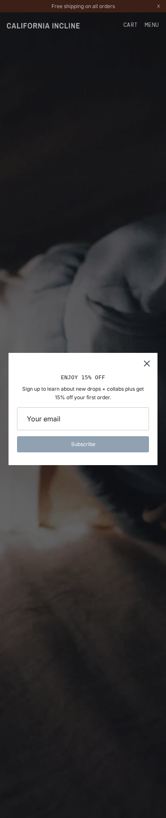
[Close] (146, 363)
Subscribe (83, 444)
